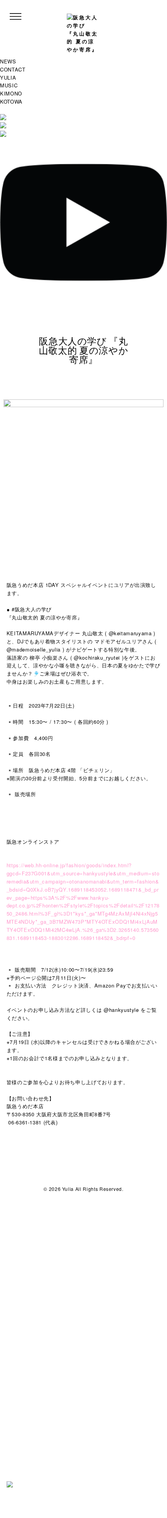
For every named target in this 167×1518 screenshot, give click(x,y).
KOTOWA (11, 101)
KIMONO (11, 93)
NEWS (8, 61)
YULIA (8, 77)
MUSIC (8, 85)
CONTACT (13, 69)
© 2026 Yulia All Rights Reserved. (83, 1188)
